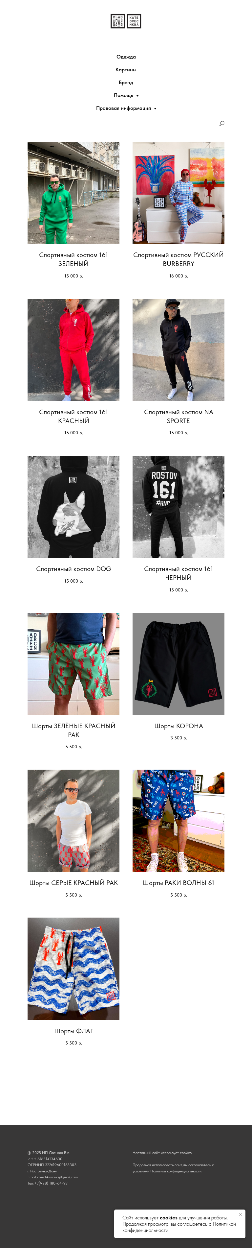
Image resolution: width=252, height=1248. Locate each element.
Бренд (126, 82)
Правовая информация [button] (124, 108)
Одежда (126, 57)
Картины (126, 69)
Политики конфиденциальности (175, 1171)
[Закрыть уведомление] (240, 1214)
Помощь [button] (124, 95)
